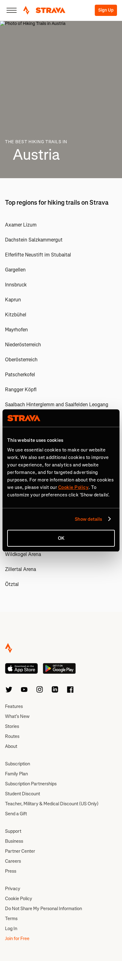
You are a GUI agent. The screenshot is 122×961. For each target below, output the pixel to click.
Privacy (12, 888)
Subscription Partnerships (31, 784)
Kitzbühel (15, 314)
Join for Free (17, 938)
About (11, 746)
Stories (12, 726)
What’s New (17, 716)
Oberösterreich (21, 359)
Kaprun (13, 299)
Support (13, 831)
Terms (11, 918)
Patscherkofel (20, 374)
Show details (88, 519)
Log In (11, 928)
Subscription (17, 764)
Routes (12, 736)
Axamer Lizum (21, 225)
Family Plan (16, 774)
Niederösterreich (23, 344)
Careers (13, 861)
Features (14, 706)
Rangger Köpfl (21, 389)
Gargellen (15, 269)
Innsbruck (16, 284)
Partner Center (20, 851)
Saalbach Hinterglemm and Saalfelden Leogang (56, 404)
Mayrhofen (16, 329)
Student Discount (22, 794)
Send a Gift (16, 814)
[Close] (11, 10)
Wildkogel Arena (23, 554)
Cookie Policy (18, 898)
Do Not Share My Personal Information (43, 908)
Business (14, 841)
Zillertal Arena (20, 569)
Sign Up (106, 10)
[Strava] (44, 10)
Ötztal (12, 584)
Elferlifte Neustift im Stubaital (38, 254)
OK (61, 538)
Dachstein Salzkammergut (34, 240)
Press (10, 871)
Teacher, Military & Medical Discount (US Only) (52, 804)
